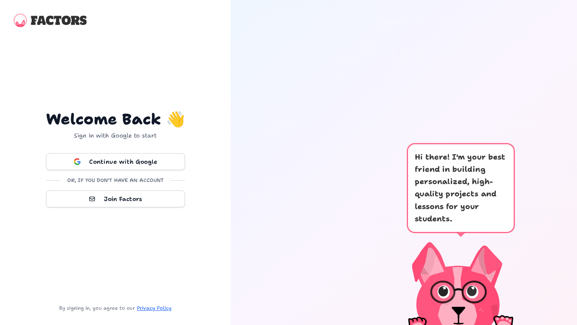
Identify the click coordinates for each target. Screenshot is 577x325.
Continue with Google (123, 161)
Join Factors (123, 199)
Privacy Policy (154, 308)
